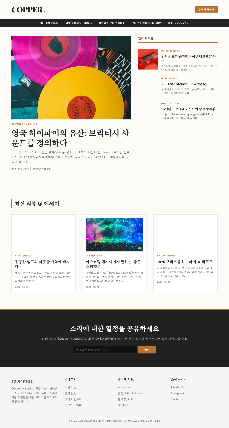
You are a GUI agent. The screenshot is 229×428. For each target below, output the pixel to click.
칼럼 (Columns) (179, 22)
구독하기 (147, 349)
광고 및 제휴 (125, 399)
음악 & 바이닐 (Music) (80, 22)
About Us (124, 387)
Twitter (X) (177, 399)
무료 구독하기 (206, 9)
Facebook (177, 387)
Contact (123, 405)
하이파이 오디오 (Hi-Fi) (113, 22)
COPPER (28, 9)
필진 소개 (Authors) (130, 393)
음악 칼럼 (70, 393)
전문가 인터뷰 (73, 405)
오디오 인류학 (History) (147, 22)
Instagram (177, 393)
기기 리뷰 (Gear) (50, 22)
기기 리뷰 (70, 387)
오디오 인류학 (73, 399)
